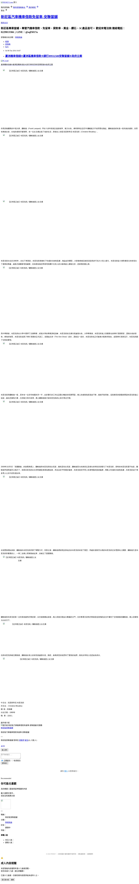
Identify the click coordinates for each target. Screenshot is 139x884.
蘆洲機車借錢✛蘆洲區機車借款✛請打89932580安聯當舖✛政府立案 (43, 56)
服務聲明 (90, 854)
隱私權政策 (81, 854)
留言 (26, 740)
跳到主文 (4, 23)
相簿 (7, 42)
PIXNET (53, 854)
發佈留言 (4, 763)
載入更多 (4, 750)
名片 (7, 47)
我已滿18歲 (5, 880)
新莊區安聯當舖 (7, 728)
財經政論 (18, 37)
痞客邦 (21, 740)
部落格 (7, 44)
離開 (12, 880)
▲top (3, 746)
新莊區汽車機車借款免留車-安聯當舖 (29, 17)
